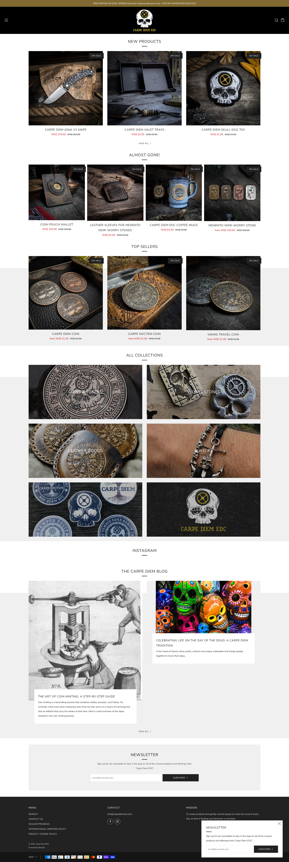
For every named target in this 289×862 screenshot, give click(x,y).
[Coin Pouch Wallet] (57, 192)
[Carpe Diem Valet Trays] (144, 88)
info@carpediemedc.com (119, 814)
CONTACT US (36, 819)
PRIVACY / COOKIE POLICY (43, 833)
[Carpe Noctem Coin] (144, 292)
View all (143, 143)
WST (31, 857)
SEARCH (33, 814)
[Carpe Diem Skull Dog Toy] (223, 88)
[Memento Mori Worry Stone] (232, 193)
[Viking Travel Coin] (223, 293)
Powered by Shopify (37, 847)
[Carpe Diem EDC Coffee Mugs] (174, 193)
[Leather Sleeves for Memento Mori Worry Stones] (115, 193)
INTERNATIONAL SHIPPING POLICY (47, 829)
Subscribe (179, 777)
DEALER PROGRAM (39, 824)
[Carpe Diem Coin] (66, 293)
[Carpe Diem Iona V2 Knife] (66, 88)
